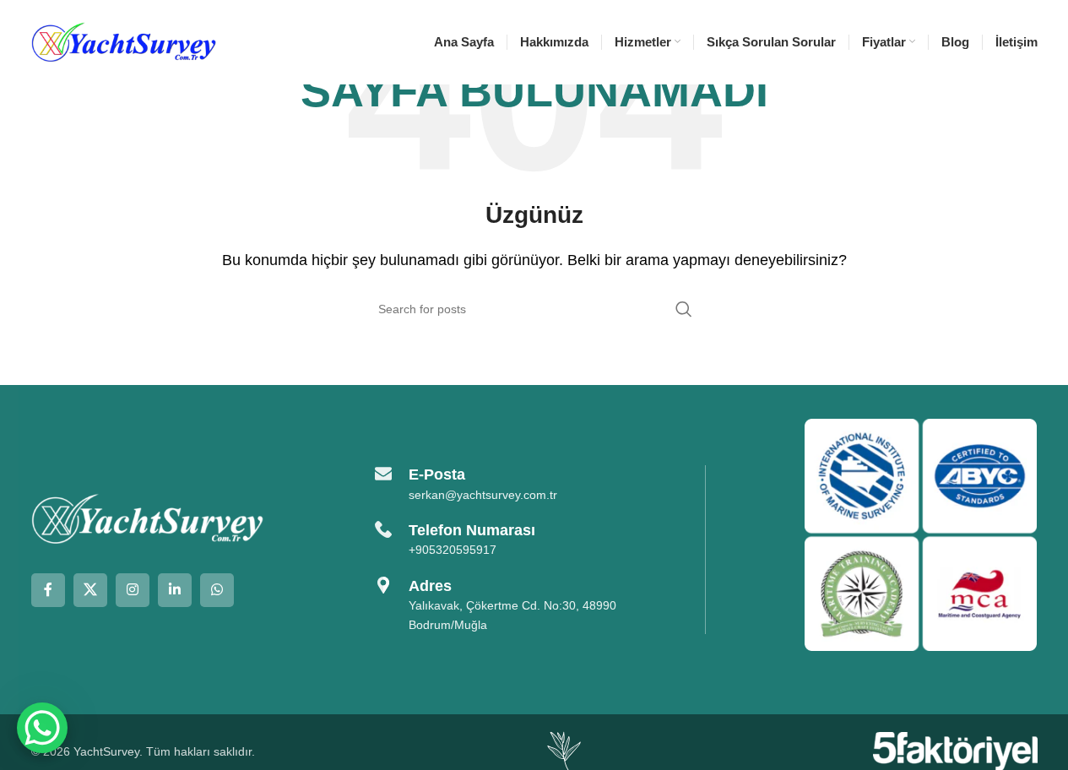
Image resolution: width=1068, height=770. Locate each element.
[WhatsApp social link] (217, 590)
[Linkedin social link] (175, 590)
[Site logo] (124, 41)
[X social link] (90, 590)
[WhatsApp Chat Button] (42, 727)
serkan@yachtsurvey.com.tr (483, 495)
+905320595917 (452, 549)
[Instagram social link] (132, 590)
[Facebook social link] (48, 590)
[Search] (683, 309)
